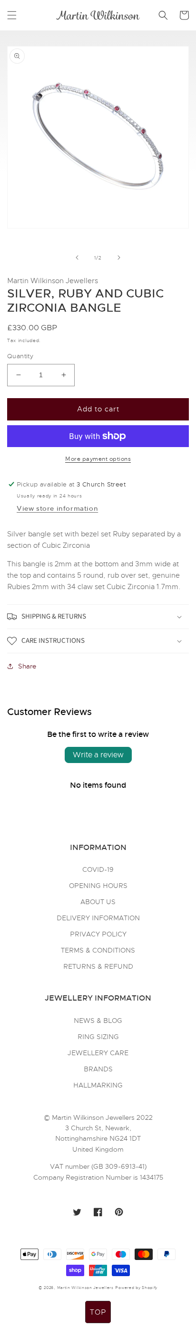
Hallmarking (98, 1085)
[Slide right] (118, 257)
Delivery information (98, 918)
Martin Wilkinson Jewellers (85, 1287)
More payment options (98, 459)
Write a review (98, 755)
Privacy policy (98, 934)
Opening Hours (98, 885)
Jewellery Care (98, 1053)
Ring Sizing (98, 1036)
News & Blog (98, 1020)
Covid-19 (98, 869)
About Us (98, 901)
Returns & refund (98, 966)
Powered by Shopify (136, 1287)
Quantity (20, 356)
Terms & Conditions (98, 950)
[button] (11, 15)
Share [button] (27, 666)
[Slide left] (77, 257)
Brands (98, 1069)
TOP (98, 1312)
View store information (57, 508)
